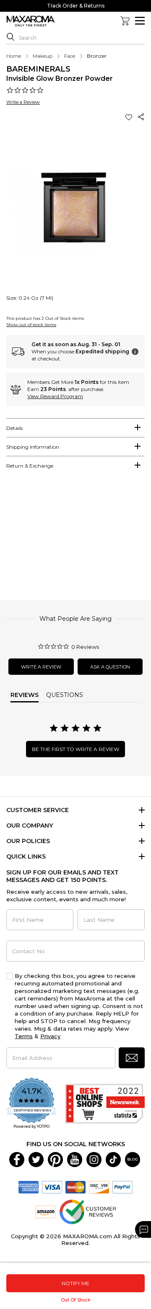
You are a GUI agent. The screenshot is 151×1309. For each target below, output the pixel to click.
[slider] (75, 539)
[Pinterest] (55, 1159)
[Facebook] (16, 1159)
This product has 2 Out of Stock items (45, 318)
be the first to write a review (75, 749)
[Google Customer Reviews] (87, 1211)
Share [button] (141, 117)
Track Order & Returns (75, 6)
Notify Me (75, 1283)
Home (13, 56)
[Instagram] (94, 1159)
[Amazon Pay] (46, 1211)
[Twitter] (36, 1159)
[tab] (75, 427)
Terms (24, 1036)
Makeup (42, 56)
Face (69, 56)
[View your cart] (125, 21)
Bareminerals (38, 69)
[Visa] (52, 1186)
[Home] (30, 21)
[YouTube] (74, 1159)
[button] (129, 117)
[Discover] (99, 1186)
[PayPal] (122, 1186)
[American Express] (28, 1186)
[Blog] (132, 1159)
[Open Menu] (140, 21)
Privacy (50, 1036)
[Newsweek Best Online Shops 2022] (105, 1104)
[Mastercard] (75, 1186)
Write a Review (23, 102)
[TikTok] (113, 1159)
